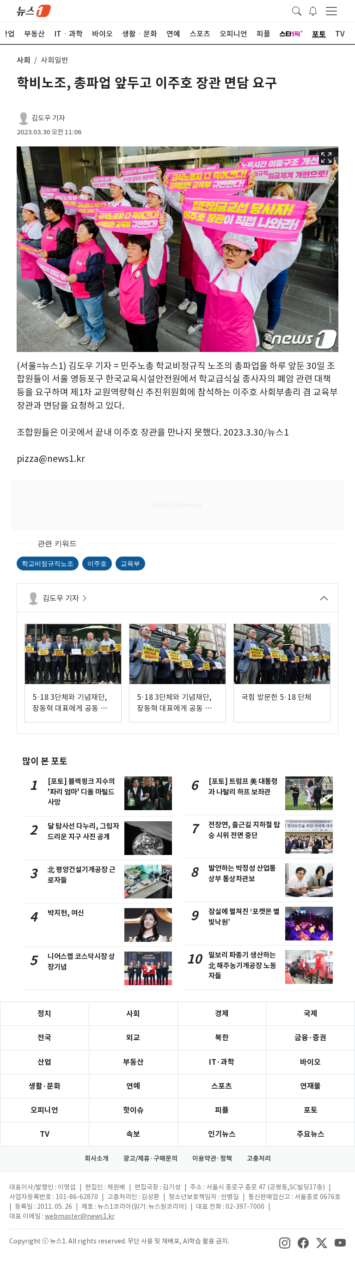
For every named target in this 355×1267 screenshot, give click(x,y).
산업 (44, 1062)
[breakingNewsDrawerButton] (313, 10)
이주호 (97, 563)
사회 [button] (24, 60)
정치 (44, 1013)
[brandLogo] (34, 10)
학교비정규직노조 (47, 563)
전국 (44, 1038)
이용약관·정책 (212, 1158)
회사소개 (97, 1158)
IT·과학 (221, 1062)
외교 (133, 1038)
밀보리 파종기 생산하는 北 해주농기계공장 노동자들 (242, 966)
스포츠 (221, 1086)
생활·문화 (45, 1086)
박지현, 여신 (66, 913)
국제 (311, 1013)
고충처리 (259, 1158)
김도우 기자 (48, 118)
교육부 (130, 563)
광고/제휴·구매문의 (150, 1158)
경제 (222, 1013)
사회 (133, 1013)
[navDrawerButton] (331, 10)
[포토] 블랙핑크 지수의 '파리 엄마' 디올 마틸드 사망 (81, 792)
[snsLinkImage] (284, 1242)
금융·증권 (310, 1038)
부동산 (133, 1062)
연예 (133, 1086)
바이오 (310, 1062)
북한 (222, 1038)
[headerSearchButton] (296, 10)
